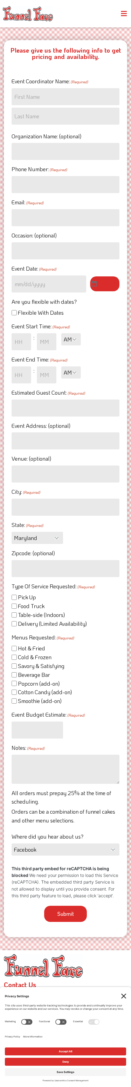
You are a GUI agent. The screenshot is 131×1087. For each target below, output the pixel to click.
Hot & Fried (31, 648)
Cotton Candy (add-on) (45, 692)
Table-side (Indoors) (41, 614)
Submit (65, 913)
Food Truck (31, 606)
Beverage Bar (34, 674)
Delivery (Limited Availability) (52, 623)
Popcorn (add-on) (39, 683)
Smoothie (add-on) (40, 700)
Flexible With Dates (41, 312)
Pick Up (27, 597)
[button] (123, 14)
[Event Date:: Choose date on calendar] (104, 284)
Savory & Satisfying (41, 666)
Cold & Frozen (34, 657)
